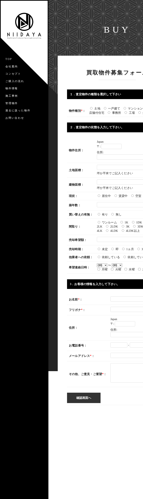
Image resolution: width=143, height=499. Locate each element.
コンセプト (13, 73)
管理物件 (11, 103)
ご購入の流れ (14, 81)
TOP (8, 59)
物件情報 (11, 88)
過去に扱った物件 (17, 110)
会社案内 (11, 66)
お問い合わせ (14, 118)
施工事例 (11, 95)
